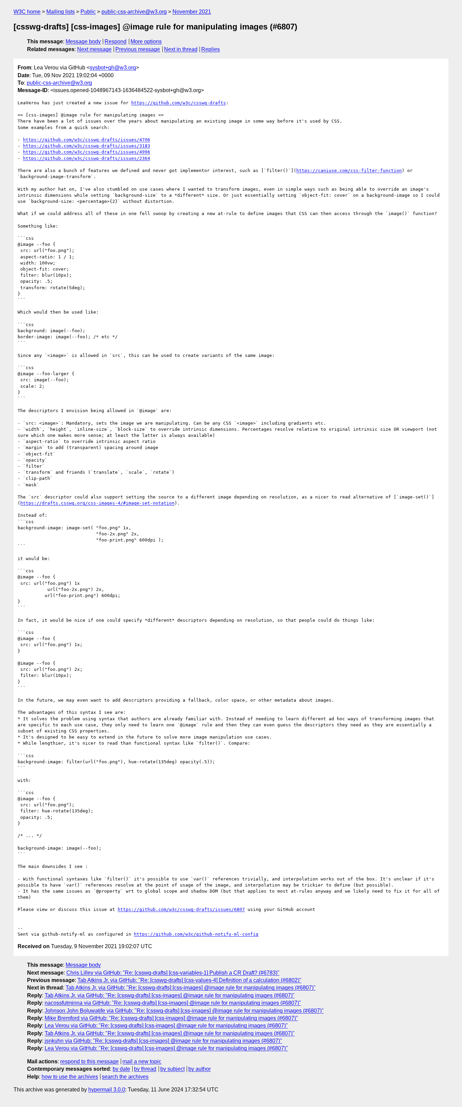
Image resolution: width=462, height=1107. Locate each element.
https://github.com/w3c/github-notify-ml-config (196, 934)
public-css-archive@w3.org (134, 12)
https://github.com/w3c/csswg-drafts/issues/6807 (181, 909)
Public (88, 12)
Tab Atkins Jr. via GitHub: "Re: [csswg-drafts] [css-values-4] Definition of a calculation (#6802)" (189, 980)
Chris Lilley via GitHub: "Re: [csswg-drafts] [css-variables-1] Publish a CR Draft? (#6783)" (172, 973)
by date (121, 1069)
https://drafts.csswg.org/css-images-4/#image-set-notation (97, 503)
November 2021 (191, 12)
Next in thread (181, 49)
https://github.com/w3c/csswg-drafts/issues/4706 (86, 139)
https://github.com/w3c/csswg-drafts (178, 102)
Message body (83, 41)
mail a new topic (141, 1061)
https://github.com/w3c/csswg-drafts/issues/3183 (86, 145)
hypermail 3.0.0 (106, 1089)
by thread (145, 1069)
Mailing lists (60, 12)
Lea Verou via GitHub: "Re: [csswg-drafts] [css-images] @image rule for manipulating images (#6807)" (166, 1025)
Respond (115, 41)
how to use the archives (70, 1077)
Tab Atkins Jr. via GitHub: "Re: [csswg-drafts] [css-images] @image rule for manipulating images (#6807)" (191, 988)
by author (199, 1069)
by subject (172, 1069)
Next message (94, 49)
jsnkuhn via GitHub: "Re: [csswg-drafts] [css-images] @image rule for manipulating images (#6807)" (163, 1041)
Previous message (137, 49)
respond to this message (89, 1061)
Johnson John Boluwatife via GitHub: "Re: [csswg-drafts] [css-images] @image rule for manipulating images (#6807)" (184, 1011)
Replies (210, 49)
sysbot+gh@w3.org (113, 67)
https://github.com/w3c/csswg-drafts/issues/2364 (86, 158)
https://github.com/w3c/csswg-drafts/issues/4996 (86, 151)
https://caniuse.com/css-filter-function (349, 170)
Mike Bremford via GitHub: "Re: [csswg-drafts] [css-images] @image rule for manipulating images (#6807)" (171, 1018)
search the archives (125, 1077)
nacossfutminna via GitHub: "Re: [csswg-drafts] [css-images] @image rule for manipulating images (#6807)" (173, 1003)
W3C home (27, 12)
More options (146, 41)
